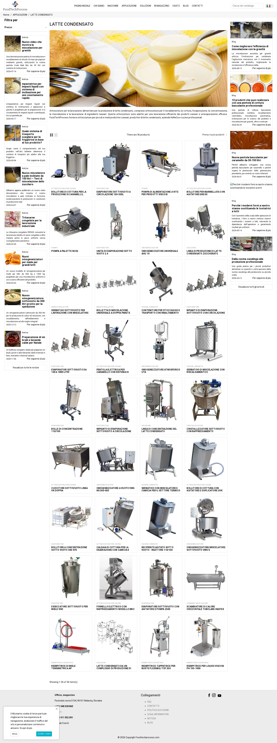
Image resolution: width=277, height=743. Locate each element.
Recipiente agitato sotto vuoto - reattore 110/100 (157, 548)
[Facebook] (209, 696)
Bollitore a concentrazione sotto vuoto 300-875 (69, 548)
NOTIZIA (151, 718)
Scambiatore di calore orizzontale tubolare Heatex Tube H (205, 609)
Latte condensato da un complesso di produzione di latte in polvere (114, 668)
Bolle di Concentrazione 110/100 (67, 430)
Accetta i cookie (44, 734)
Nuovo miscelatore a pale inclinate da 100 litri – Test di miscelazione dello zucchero (33, 178)
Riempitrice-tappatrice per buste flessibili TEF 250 (158, 667)
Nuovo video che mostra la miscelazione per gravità (32, 46)
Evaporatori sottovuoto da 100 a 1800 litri (69, 370)
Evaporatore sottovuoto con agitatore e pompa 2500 (160, 607)
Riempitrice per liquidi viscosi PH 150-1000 (205, 667)
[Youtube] (220, 696)
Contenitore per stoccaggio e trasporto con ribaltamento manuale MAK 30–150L (161, 313)
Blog (234, 42)
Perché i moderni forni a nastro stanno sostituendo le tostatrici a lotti (251, 208)
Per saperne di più (36, 71)
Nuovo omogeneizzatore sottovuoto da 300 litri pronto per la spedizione (33, 301)
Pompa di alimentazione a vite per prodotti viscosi (160, 193)
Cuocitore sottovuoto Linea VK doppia (69, 489)
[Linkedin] (224, 696)
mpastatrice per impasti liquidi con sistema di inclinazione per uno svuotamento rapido (33, 91)
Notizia (25, 37)
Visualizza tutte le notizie (26, 367)
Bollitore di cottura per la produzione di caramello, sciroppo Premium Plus (68, 194)
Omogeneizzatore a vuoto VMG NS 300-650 (115, 489)
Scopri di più (26, 728)
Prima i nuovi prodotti (214, 134)
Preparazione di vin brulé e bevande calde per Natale (33, 340)
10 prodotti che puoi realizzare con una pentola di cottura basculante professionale (250, 103)
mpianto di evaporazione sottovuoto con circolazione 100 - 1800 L (206, 313)
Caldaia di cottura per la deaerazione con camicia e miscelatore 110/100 (113, 550)
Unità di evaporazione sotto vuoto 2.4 (114, 252)
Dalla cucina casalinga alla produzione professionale (247, 260)
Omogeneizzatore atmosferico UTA (161, 370)
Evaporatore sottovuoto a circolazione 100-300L (114, 193)
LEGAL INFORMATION (158, 714)
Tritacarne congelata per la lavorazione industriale (32, 222)
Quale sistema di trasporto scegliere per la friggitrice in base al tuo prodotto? (33, 137)
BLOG (150, 722)
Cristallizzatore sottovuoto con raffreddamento (206, 430)
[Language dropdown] (269, 6)
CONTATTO (153, 706)
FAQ (149, 701)
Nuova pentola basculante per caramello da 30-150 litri (250, 159)
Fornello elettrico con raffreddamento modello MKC (116, 607)
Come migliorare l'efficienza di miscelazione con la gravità (250, 48)
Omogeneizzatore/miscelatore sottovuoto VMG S (206, 548)
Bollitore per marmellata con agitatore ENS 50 (206, 193)
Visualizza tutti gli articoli (251, 287)
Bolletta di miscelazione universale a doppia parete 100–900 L (113, 313)
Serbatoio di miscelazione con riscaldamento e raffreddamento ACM (206, 372)
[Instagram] (214, 696)
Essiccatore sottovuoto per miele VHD (69, 607)
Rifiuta (14, 734)
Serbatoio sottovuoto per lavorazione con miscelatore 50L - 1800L (69, 313)
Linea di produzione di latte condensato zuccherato (204, 252)
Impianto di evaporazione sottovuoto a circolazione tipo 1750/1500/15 (114, 431)
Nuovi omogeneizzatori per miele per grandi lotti (32, 261)
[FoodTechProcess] (15, 5)
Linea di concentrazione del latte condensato (159, 430)
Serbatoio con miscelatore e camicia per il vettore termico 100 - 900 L (161, 490)
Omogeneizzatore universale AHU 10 (160, 252)
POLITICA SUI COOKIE (158, 710)
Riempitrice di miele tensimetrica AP (63, 667)
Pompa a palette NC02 (64, 251)
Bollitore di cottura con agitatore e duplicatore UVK (204, 489)
